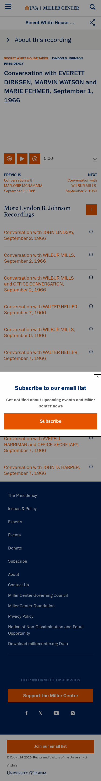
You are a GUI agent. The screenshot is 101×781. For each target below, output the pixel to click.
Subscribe (50, 421)
